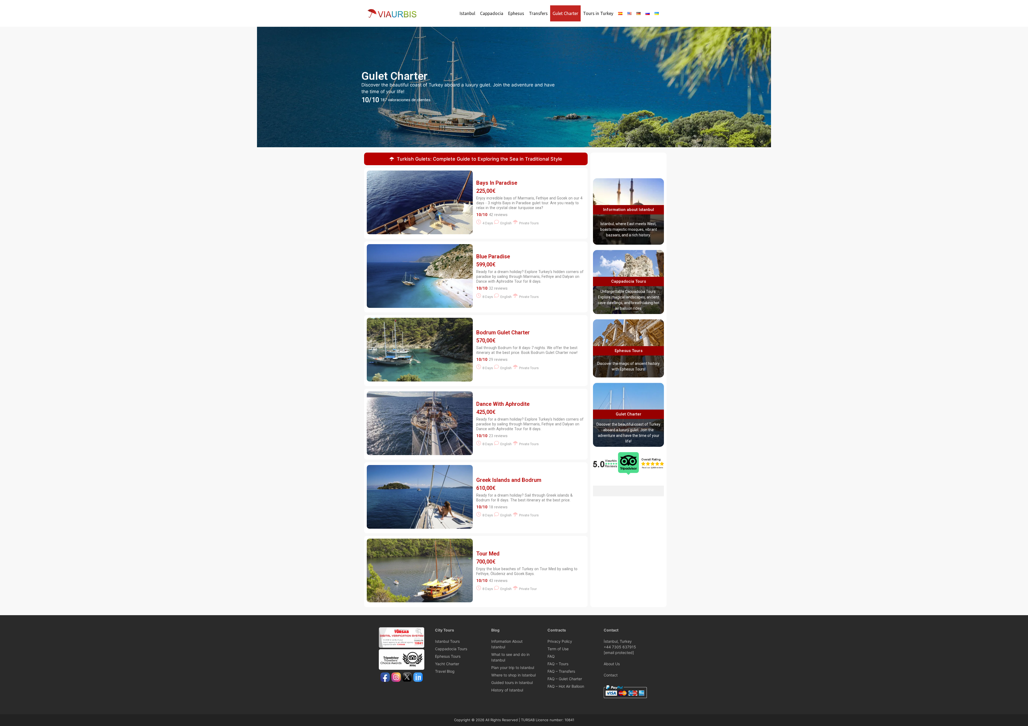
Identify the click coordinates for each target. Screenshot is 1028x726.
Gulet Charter (565, 13)
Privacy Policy (559, 641)
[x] (407, 677)
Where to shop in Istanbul (513, 675)
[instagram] (396, 677)
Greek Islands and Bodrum (508, 480)
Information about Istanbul (628, 209)
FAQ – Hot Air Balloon (565, 686)
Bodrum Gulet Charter (503, 332)
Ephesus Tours (628, 350)
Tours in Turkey (598, 13)
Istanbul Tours (447, 641)
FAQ (551, 656)
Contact (611, 675)
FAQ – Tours (557, 663)
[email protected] (619, 652)
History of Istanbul (507, 690)
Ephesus (516, 13)
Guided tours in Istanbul (512, 682)
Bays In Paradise (496, 183)
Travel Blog (445, 671)
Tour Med (488, 553)
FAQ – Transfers (561, 671)
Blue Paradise (493, 256)
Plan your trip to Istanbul (512, 667)
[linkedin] (418, 677)
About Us (612, 663)
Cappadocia (491, 13)
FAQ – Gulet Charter (564, 678)
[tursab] (401, 646)
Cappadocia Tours (628, 281)
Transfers (538, 13)
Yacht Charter (447, 663)
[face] (385, 677)
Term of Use (558, 648)
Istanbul (467, 13)
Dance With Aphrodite (503, 404)
